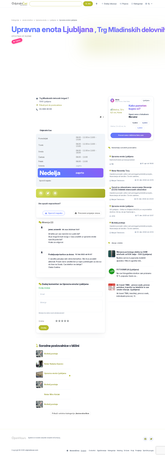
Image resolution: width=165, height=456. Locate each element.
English (83, 451)
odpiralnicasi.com (31, 450)
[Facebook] (145, 439)
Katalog (120, 450)
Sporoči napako (45, 181)
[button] (149, 3)
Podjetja (138, 450)
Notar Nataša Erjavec (53, 364)
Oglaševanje (101, 450)
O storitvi (92, 450)
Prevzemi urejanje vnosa (88, 213)
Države (126, 450)
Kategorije (112, 450)
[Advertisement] (82, 71)
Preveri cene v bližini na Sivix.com (130, 135)
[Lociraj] (96, 3)
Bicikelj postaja (51, 354)
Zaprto (18, 40)
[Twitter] (151, 439)
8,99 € (145, 123)
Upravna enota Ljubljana (55, 373)
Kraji (132, 450)
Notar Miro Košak (52, 394)
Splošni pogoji (148, 450)
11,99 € (135, 123)
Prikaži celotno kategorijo (70, 413)
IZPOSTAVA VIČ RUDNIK (21, 36)
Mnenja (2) (47, 222)
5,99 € (140, 128)
